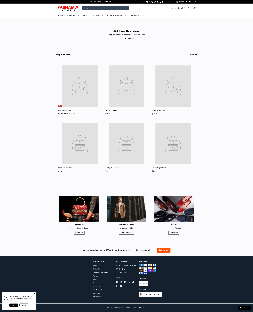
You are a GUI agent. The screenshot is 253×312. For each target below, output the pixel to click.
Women (97, 15)
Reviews (96, 293)
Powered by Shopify (138, 308)
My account (97, 297)
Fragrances (137, 15)
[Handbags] (79, 209)
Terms (95, 276)
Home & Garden (115, 15)
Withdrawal (244, 308)
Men (85, 15)
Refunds (96, 269)
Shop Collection (126, 233)
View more (79, 233)
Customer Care (99, 290)
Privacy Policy (19, 301)
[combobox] (105, 8)
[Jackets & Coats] (126, 209)
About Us (96, 286)
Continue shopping (126, 38)
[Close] (35, 293)
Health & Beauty (67, 15)
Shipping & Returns (100, 272)
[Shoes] (174, 209)
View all (193, 54)
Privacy (96, 265)
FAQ (94, 279)
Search (96, 283)
